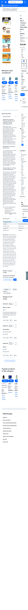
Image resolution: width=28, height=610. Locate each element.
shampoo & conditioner (8, 436)
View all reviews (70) (9, 360)
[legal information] (24, 49)
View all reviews (7, 279)
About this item (6, 113)
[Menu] (2, 2)
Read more (22, 196)
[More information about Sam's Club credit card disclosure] (21, 142)
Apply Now (22, 144)
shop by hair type (7, 428)
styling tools (5, 433)
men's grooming (6, 420)
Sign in (5, 381)
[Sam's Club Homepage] (6, 2)
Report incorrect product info (10, 213)
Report (15, 320)
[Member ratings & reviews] (16, 271)
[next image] (6, 64)
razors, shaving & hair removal (9, 422)
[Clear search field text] (19, 2)
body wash (5, 441)
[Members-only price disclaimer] (8, 386)
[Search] (21, 2)
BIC (20, 15)
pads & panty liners (7, 431)
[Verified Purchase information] (13, 303)
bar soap (5, 439)
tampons (5, 417)
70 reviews (11, 277)
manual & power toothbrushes (10, 425)
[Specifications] (16, 218)
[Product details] (16, 116)
